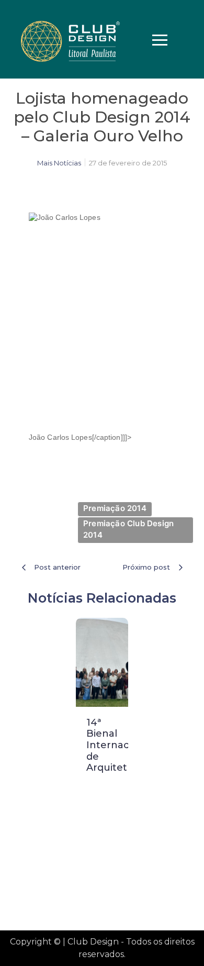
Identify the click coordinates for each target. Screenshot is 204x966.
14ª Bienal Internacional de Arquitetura (119, 745)
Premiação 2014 (114, 508)
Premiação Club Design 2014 (128, 529)
